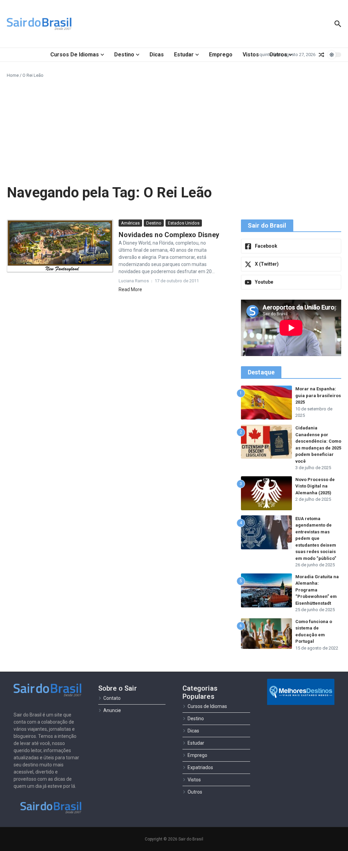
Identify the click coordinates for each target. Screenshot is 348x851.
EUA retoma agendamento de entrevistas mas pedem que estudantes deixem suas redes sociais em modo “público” (315, 538)
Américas (130, 223)
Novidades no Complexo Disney (169, 235)
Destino (124, 54)
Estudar (184, 54)
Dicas (157, 54)
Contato (112, 698)
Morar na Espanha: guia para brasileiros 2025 (318, 395)
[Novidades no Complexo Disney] (60, 246)
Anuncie (112, 710)
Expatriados (200, 767)
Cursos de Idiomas (74, 54)
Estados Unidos (183, 223)
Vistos (251, 54)
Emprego (220, 54)
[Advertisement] (174, 129)
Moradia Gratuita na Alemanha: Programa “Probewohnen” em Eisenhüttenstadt (317, 590)
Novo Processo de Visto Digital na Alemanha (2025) (315, 486)
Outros (278, 54)
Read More (130, 289)
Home (13, 75)
